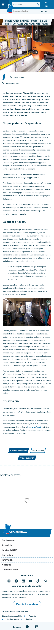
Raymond (31, 427)
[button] (27, 627)
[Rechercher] (38, 4)
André (39, 427)
